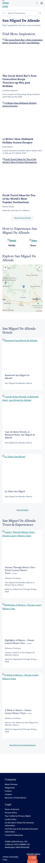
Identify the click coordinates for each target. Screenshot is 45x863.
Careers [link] (8, 794)
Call (33, 857)
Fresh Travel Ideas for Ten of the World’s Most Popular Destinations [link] (18, 198)
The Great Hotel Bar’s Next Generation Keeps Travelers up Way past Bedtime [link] (19, 81)
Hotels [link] (11, 245)
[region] (22, 288)
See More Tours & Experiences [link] (22, 745)
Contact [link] (8, 791)
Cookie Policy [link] (10, 819)
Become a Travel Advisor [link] (15, 797)
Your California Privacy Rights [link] (18, 816)
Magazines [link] (10, 787)
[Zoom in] (5, 267)
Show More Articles (22, 218)
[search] (40, 13)
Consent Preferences (14, 835)
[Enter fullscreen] (38, 268)
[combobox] (21, 13)
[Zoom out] (5, 271)
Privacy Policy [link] (11, 812)
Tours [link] (33, 245)
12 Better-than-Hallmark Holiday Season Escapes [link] (17, 140)
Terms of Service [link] (12, 809)
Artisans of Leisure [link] (13, 578)
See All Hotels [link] (22, 510)
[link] (22, 40)
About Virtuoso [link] (11, 784)
